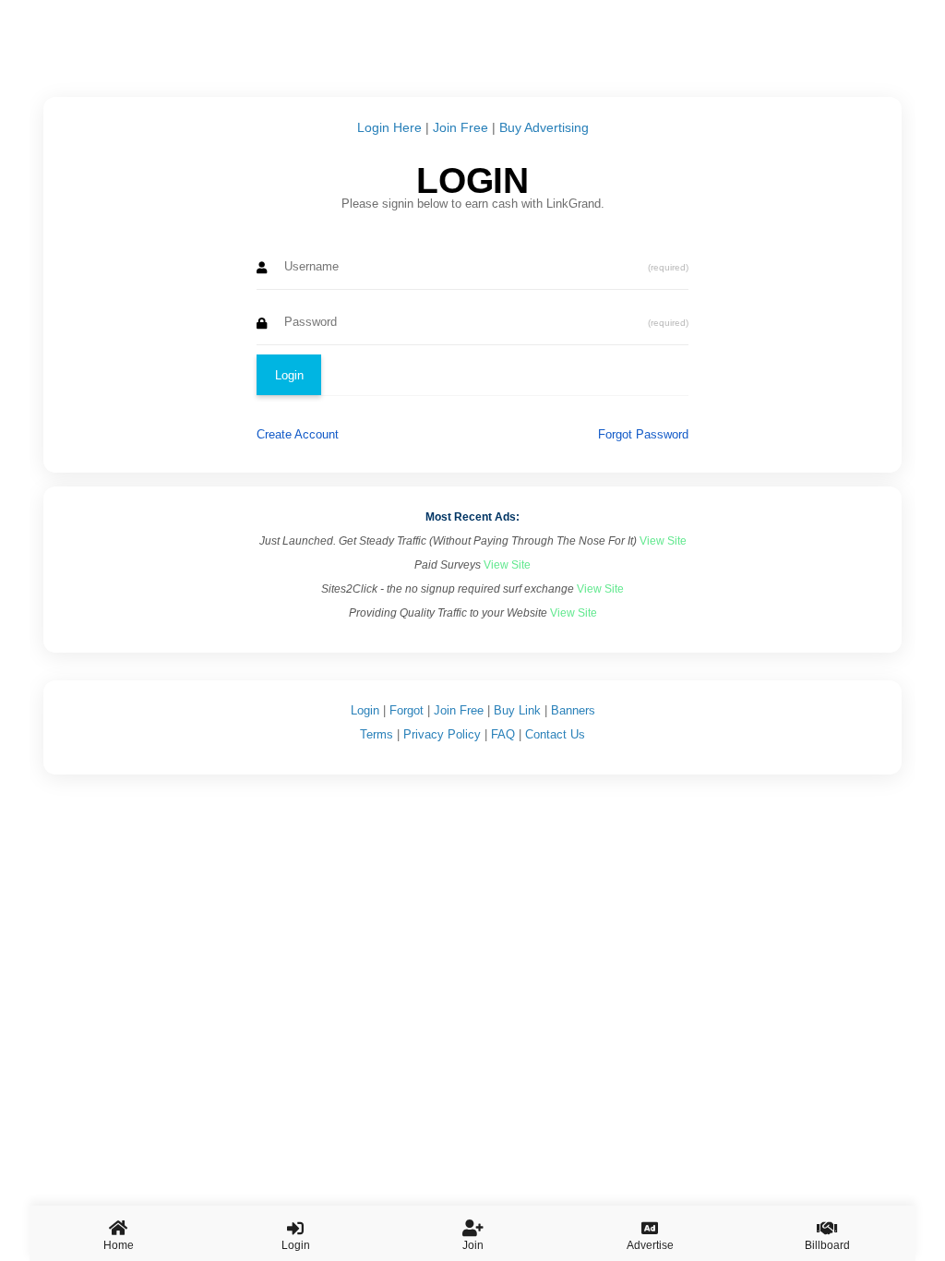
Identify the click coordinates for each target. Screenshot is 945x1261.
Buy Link (517, 710)
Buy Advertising (544, 127)
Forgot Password (643, 434)
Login (365, 710)
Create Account (298, 434)
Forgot (406, 710)
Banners (573, 710)
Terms (376, 734)
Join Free (460, 127)
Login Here (389, 127)
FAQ (503, 734)
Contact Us (555, 734)
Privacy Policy (442, 734)
